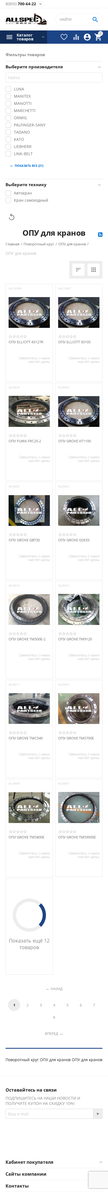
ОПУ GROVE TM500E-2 (27, 639)
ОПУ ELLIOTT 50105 (74, 342)
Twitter (76, 1145)
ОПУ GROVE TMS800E (26, 837)
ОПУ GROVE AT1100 (74, 441)
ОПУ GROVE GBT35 (24, 540)
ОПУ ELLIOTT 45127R (26, 342)
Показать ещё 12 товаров (29, 944)
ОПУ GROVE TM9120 (75, 639)
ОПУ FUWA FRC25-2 (25, 441)
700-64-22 (21, 4)
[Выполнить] (97, 1113)
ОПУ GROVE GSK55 (73, 540)
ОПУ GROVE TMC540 (26, 738)
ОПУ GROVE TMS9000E (77, 837)
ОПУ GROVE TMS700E (76, 738)
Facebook (46, 1145)
